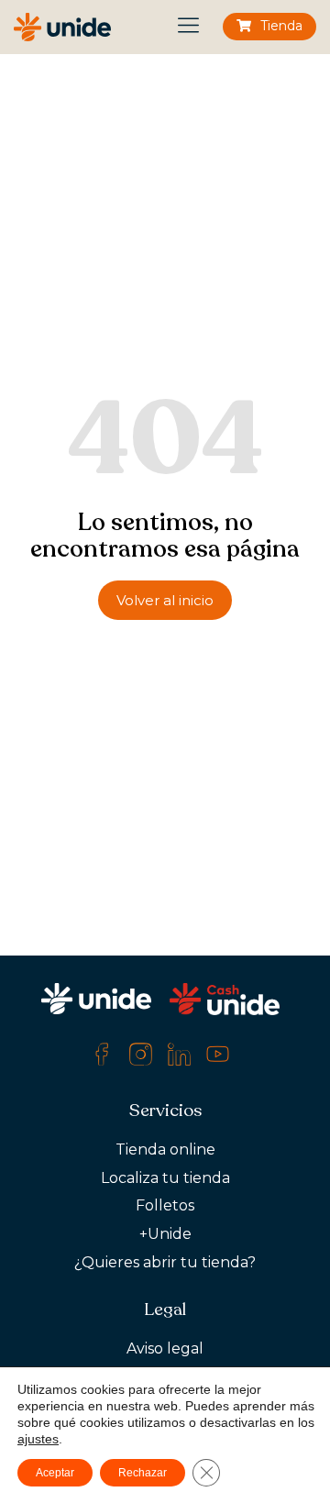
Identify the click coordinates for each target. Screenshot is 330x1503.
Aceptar (55, 1472)
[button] (189, 27)
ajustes (38, 1438)
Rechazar (142, 1472)
